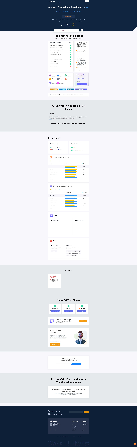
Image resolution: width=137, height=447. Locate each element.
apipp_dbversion (69, 253)
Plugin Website (62, 89)
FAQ (82, 429)
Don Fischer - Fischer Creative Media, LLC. (74, 123)
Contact (83, 430)
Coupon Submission (74, 427)
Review (57, 30)
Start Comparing (82, 320)
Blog (82, 426)
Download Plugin (53, 89)
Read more (62, 289)
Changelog (76, 30)
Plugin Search (74, 429)
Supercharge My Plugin (56, 344)
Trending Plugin (74, 426)
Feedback (83, 427)
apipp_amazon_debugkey (77, 251)
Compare (70, 30)
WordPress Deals (84, 424)
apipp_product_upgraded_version (76, 253)
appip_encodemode (74, 255)
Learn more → (64, 95)
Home (73, 423)
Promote (83, 423)
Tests (64, 30)
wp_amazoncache (54, 251)
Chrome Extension (74, 430)
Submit (76, 364)
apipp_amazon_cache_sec (70, 251)
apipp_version (68, 255)
